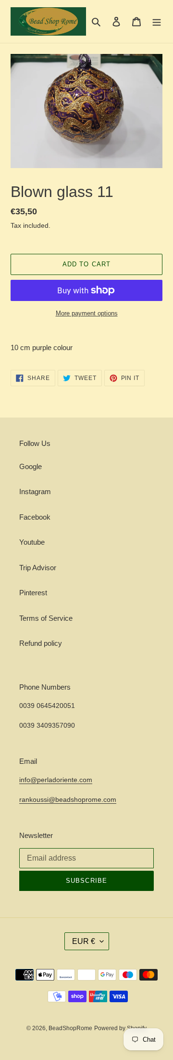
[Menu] (157, 21)
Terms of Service (46, 618)
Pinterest (33, 593)
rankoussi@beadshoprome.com (67, 799)
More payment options (87, 313)
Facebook (34, 517)
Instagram (35, 491)
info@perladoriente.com (55, 780)
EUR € (83, 941)
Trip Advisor (37, 567)
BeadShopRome (70, 1028)
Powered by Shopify (120, 1028)
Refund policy (40, 643)
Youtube (32, 542)
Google (30, 466)
